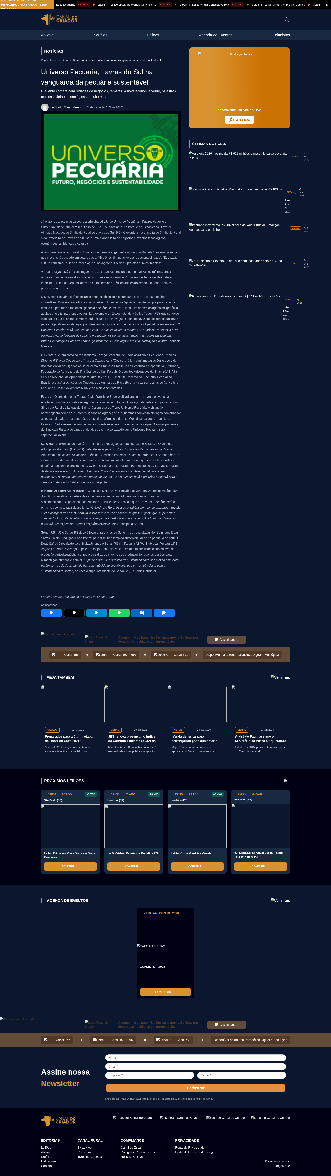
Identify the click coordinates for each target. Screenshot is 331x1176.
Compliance (132, 1140)
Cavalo (52, 730)
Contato (46, 1166)
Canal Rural (90, 1140)
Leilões (153, 35)
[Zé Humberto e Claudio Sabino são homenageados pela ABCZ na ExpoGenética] (238, 273)
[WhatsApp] (119, 613)
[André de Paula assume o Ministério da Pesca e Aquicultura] (260, 704)
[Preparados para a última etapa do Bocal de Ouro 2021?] (70, 704)
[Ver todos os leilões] (286, 781)
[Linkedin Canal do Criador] (270, 1122)
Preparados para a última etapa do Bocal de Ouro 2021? (68, 739)
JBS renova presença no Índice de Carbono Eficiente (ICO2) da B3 (132, 739)
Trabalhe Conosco (90, 1156)
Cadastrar (196, 1088)
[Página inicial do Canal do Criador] (59, 20)
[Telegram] (96, 613)
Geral (65, 60)
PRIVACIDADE (187, 1140)
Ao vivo (47, 35)
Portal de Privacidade (190, 1147)
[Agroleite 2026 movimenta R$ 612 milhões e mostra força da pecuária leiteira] (238, 166)
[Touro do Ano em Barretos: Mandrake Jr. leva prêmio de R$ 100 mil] (236, 202)
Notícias (100, 35)
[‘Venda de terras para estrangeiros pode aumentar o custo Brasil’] (197, 704)
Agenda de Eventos (215, 35)
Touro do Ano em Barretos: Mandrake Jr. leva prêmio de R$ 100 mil (287, 201)
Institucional (49, 1161)
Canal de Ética (131, 1147)
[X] (74, 613)
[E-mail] (164, 613)
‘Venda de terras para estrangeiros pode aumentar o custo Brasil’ (194, 739)
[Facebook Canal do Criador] (133, 1122)
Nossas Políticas (132, 1156)
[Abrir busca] (287, 20)
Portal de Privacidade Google (195, 1152)
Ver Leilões (242, 119)
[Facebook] (51, 613)
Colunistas (281, 35)
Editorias (50, 1140)
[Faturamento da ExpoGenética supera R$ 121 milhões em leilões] (235, 309)
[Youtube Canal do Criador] (225, 1122)
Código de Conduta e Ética (139, 1152)
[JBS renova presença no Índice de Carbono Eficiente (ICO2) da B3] (133, 704)
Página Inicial (49, 60)
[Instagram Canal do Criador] (180, 1122)
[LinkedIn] (141, 613)
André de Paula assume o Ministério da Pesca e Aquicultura (260, 739)
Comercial (85, 1152)
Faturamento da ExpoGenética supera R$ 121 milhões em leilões (286, 309)
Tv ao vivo (85, 1147)
